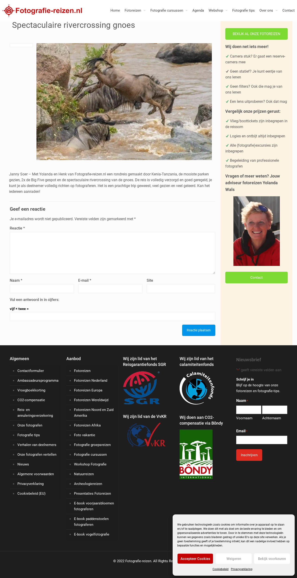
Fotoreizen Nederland (90, 380)
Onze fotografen (29, 425)
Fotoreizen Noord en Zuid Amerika (93, 413)
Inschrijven (249, 455)
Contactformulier (30, 371)
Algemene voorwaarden (35, 474)
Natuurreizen (84, 474)
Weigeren (233, 559)
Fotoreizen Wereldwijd (91, 400)
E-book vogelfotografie (91, 534)
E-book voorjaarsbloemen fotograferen (94, 506)
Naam (16, 280)
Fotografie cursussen (90, 454)
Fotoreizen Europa (88, 390)
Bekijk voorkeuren (272, 559)
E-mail (84, 280)
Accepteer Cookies (195, 559)
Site (150, 280)
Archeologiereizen (88, 484)
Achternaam (271, 418)
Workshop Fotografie (90, 464)
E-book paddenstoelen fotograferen (91, 522)
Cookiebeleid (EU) (31, 493)
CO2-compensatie (31, 400)
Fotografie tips (28, 435)
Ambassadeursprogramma (37, 380)
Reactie (17, 228)
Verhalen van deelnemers (36, 445)
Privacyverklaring (241, 569)
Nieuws (23, 464)
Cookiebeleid (221, 569)
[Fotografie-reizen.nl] (41, 10)
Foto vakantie (84, 435)
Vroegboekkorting (31, 390)
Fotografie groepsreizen (92, 445)
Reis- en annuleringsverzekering (35, 413)
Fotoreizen (82, 371)
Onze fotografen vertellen (36, 454)
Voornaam (244, 418)
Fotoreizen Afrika (87, 425)
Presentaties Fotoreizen (92, 493)
